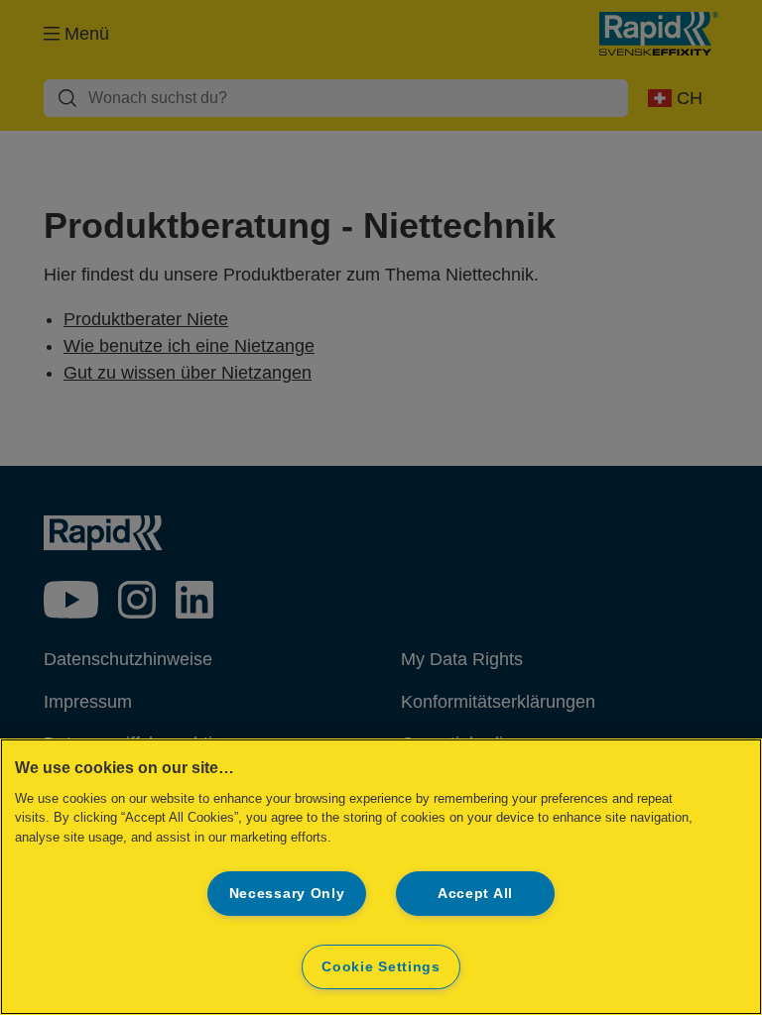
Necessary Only (287, 893)
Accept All (475, 893)
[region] (381, 876)
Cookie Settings (381, 966)
